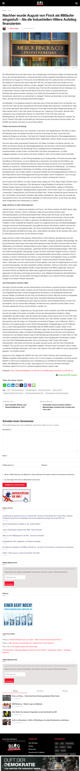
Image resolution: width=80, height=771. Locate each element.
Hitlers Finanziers (44, 390)
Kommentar (7, 429)
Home (4, 10)
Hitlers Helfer (57, 390)
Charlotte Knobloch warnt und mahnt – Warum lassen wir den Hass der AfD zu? (35, 639)
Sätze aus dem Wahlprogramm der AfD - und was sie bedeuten (23, 535)
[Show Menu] (3, 3)
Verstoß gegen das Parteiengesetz (56, 393)
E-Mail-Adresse (8, 465)
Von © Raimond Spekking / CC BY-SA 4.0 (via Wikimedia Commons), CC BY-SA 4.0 (42, 370)
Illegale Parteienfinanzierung (13, 393)
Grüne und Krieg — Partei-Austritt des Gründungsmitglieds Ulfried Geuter (35, 696)
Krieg (69, 747)
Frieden (62, 747)
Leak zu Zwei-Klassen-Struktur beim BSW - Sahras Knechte (22, 530)
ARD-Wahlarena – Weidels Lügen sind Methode (27, 704)
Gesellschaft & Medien (37, 752)
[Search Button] (76, 3)
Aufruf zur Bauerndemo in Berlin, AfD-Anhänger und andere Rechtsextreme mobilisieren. (40, 720)
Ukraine (72, 754)
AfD (8, 390)
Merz (57, 750)
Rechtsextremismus (62, 754)
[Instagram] (30, 385)
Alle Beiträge (33, 743)
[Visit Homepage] (40, 3)
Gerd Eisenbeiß (7, 650)
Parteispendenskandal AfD (34, 393)
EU (56, 747)
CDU (62, 743)
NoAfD (63, 750)
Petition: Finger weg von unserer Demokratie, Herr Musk (21, 553)
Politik (9, 10)
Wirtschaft (32, 749)
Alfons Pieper (14, 28)
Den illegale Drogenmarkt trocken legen (25, 646)
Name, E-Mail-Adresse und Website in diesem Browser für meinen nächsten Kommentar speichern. (40, 474)
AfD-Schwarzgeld (18, 390)
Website (44, 465)
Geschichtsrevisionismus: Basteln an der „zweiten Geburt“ (21, 524)
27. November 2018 (28, 28)
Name (5, 456)
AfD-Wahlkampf (31, 390)
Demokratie (69, 743)
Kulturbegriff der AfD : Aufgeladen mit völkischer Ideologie (21, 541)
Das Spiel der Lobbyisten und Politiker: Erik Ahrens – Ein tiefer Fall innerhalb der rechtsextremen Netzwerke (38, 547)
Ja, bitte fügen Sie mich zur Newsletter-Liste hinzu (22, 480)
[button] (4, 766)
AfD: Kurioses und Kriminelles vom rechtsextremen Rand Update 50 (31, 643)
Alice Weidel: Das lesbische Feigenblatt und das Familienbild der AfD (34, 712)
